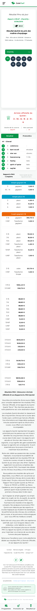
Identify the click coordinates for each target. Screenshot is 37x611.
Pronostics (27, 136)
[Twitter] (21, 560)
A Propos (27, 550)
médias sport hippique (19, 581)
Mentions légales (18, 550)
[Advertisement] (18, 85)
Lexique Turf (29, 553)
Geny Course (30, 581)
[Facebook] (16, 560)
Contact (9, 550)
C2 (13, 58)
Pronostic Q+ (18, 609)
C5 (29, 58)
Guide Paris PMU (19, 553)
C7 (18, 64)
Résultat (9, 136)
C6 (13, 64)
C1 (8, 58)
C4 (24, 58)
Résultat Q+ (30, 609)
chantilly (10, 52)
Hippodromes (8, 553)
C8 (24, 64)
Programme (6, 609)
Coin (20, 3)
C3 (18, 58)
